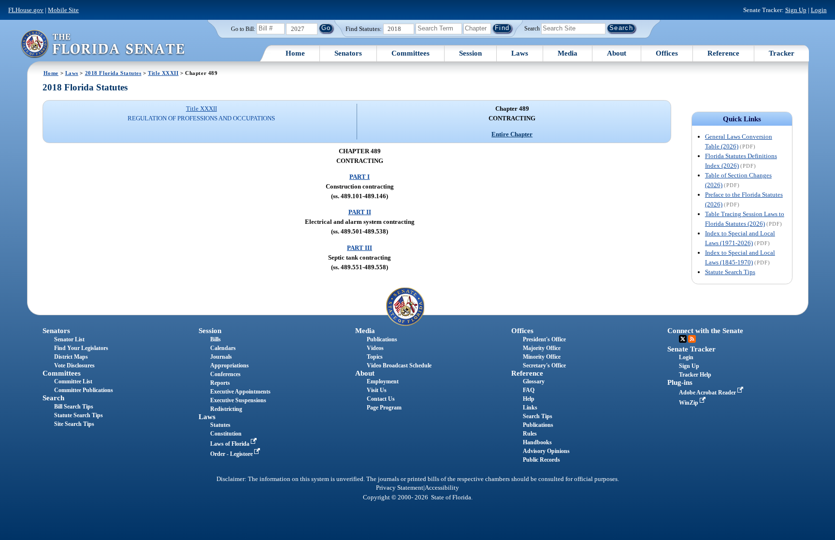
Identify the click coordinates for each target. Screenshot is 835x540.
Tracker (781, 53)
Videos (375, 348)
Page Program (384, 407)
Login (819, 10)
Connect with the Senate (705, 331)
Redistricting (226, 409)
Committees (410, 53)
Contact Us (381, 398)
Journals (221, 356)
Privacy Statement (399, 487)
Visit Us (377, 390)
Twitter (683, 339)
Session (470, 53)
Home (295, 53)
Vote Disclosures (74, 365)
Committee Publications (83, 390)
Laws (519, 53)
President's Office (544, 339)
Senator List (69, 339)
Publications (382, 339)
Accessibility (442, 487)
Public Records (541, 459)
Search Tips (537, 416)
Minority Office (542, 356)
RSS (692, 339)
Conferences (225, 374)
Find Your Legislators (81, 348)
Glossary (534, 381)
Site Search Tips (74, 424)
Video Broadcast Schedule (399, 365)
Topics (375, 356)
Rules (530, 433)
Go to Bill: (243, 29)
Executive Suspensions (238, 400)
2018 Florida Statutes (113, 73)
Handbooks (537, 442)
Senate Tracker (691, 349)
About (616, 53)
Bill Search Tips (73, 406)
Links (530, 407)
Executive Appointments (240, 391)
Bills (215, 339)
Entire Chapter (512, 134)
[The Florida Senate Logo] (102, 43)
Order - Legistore (232, 454)
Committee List (73, 381)
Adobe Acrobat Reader (708, 392)
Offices (667, 53)
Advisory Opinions (546, 451)
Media (567, 53)
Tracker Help (695, 374)
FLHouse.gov (25, 10)
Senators (348, 53)
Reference (723, 53)
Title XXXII (163, 73)
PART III (359, 247)
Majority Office (542, 348)
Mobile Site (63, 10)
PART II (359, 212)
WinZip (689, 402)
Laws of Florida (230, 443)
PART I (359, 176)
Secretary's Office (544, 365)
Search (532, 28)
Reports (220, 382)
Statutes (220, 425)
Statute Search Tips (730, 272)
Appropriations (229, 365)
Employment (383, 381)
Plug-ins (679, 382)
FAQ (528, 390)
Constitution (226, 433)
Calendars (223, 348)
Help (528, 398)
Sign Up (795, 10)
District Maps (71, 356)
